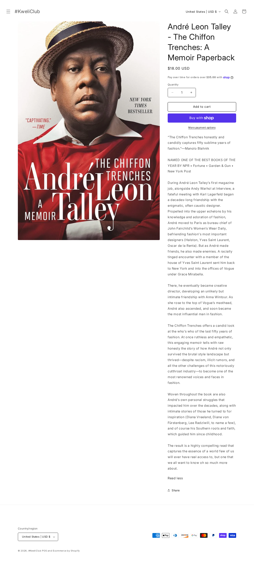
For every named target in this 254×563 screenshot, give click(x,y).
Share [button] (176, 490)
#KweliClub (34, 550)
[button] (8, 11)
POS (44, 550)
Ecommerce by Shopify (66, 550)
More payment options (202, 127)
